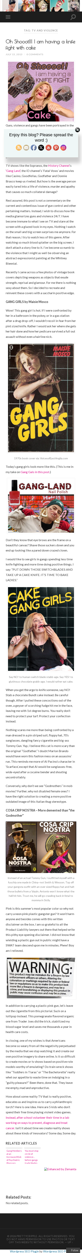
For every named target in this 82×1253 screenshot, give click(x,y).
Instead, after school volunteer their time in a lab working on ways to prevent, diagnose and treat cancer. (37, 1123)
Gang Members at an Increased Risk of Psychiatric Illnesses (14, 1157)
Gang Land (13, 170)
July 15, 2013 (14, 54)
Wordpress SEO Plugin (24, 1251)
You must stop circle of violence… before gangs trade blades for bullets (31, 1157)
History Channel (59, 165)
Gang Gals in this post (35, 472)
